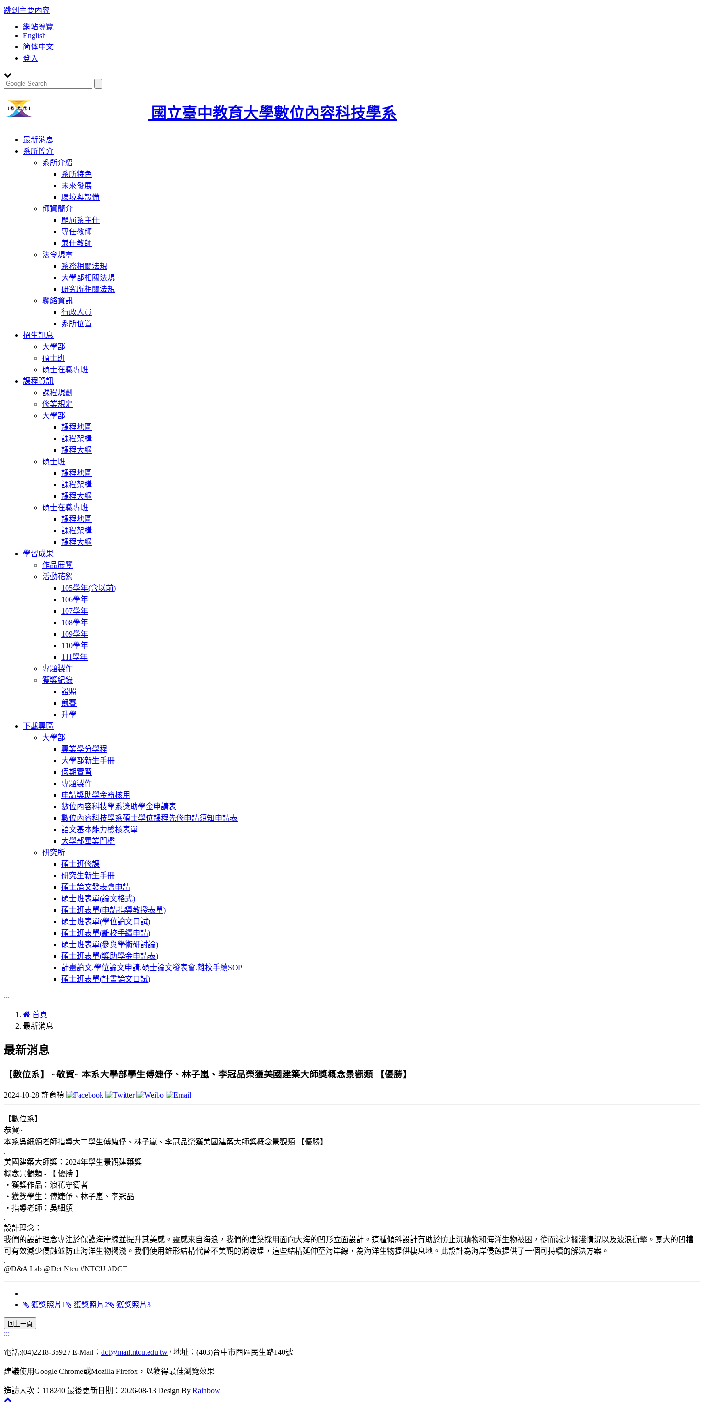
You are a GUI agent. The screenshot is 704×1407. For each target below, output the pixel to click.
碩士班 (53, 358)
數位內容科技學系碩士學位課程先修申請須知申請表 (149, 818)
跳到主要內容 (27, 10)
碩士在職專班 (65, 370)
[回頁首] (7, 1400)
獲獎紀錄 (57, 680)
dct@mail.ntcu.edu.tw (134, 1352)
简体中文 (38, 47)
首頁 (38, 1014)
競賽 (69, 703)
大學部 (53, 347)
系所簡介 (38, 151)
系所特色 (76, 174)
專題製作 (57, 668)
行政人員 (76, 312)
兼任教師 (76, 243)
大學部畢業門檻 (88, 841)
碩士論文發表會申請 (95, 887)
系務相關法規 (84, 266)
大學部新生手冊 (88, 760)
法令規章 (57, 255)
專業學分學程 (84, 749)
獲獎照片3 (132, 1305)
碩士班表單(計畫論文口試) (105, 979)
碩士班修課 (80, 864)
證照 (69, 691)
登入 (30, 58)
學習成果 (38, 553)
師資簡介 (57, 209)
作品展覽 (57, 565)
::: (7, 996)
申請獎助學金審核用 (95, 795)
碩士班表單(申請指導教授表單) (113, 910)
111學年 (74, 657)
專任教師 (76, 232)
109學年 (74, 634)
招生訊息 (38, 335)
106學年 (74, 599)
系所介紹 (57, 163)
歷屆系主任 (80, 220)
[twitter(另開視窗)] (120, 1095)
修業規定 (57, 404)
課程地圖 (76, 427)
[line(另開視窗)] (178, 1095)
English (34, 36)
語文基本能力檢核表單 (99, 829)
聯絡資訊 (57, 301)
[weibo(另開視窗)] (150, 1095)
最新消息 (38, 140)
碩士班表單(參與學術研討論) (109, 944)
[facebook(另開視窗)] (84, 1095)
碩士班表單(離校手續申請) (105, 933)
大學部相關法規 (88, 278)
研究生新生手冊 (88, 875)
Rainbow (206, 1390)
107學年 (74, 611)
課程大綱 (76, 450)
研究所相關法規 (88, 289)
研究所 (53, 852)
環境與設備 (80, 197)
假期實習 (76, 772)
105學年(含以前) (88, 588)
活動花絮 (57, 576)
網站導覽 (38, 27)
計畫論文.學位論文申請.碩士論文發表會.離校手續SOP (151, 967)
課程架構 (76, 439)
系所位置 (76, 324)
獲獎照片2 (90, 1305)
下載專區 (38, 726)
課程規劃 (57, 393)
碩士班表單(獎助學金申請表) (109, 956)
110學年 (74, 645)
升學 (69, 714)
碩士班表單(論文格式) (98, 898)
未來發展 (76, 186)
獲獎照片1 (47, 1305)
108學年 (74, 622)
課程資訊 (38, 381)
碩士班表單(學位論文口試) (105, 921)
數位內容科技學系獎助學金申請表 (118, 806)
